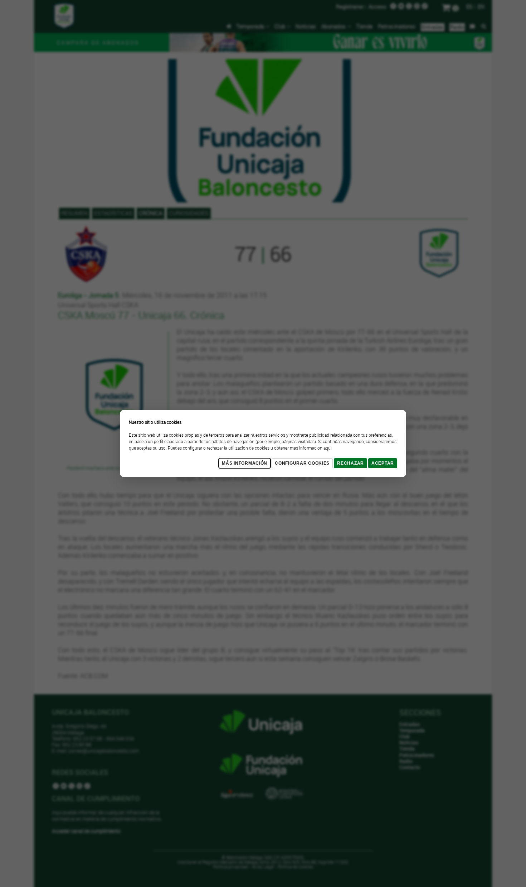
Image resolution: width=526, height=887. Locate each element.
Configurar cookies (302, 463)
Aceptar (382, 463)
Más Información (244, 463)
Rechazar (350, 463)
